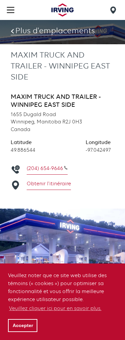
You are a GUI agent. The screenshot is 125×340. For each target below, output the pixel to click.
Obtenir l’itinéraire (49, 184)
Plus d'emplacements (55, 30)
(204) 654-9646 (45, 168)
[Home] (62, 10)
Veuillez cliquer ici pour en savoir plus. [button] (55, 308)
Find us (114, 10)
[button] (11, 10)
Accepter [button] (23, 325)
